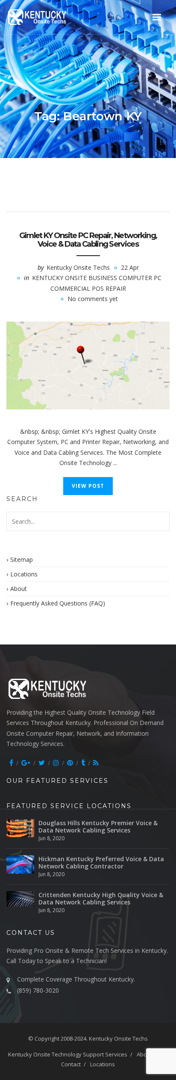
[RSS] (96, 762)
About (18, 589)
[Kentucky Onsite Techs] (47, 16)
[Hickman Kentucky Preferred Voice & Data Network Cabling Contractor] (20, 864)
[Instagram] (56, 762)
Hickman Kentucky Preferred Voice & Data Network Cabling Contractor (101, 862)
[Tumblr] (83, 762)
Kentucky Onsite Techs (78, 267)
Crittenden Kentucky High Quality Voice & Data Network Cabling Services (100, 898)
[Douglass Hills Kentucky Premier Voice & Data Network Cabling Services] (20, 828)
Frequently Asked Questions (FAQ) (57, 603)
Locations (24, 574)
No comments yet (92, 299)
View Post (88, 485)
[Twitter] (41, 762)
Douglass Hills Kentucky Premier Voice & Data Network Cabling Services (98, 826)
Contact (71, 1064)
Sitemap (21, 559)
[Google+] (25, 762)
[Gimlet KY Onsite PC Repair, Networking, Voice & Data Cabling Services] (88, 365)
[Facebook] (11, 762)
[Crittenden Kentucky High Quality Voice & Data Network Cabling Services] (20, 899)
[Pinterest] (70, 762)
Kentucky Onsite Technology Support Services (67, 1054)
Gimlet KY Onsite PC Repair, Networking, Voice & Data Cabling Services (88, 240)
